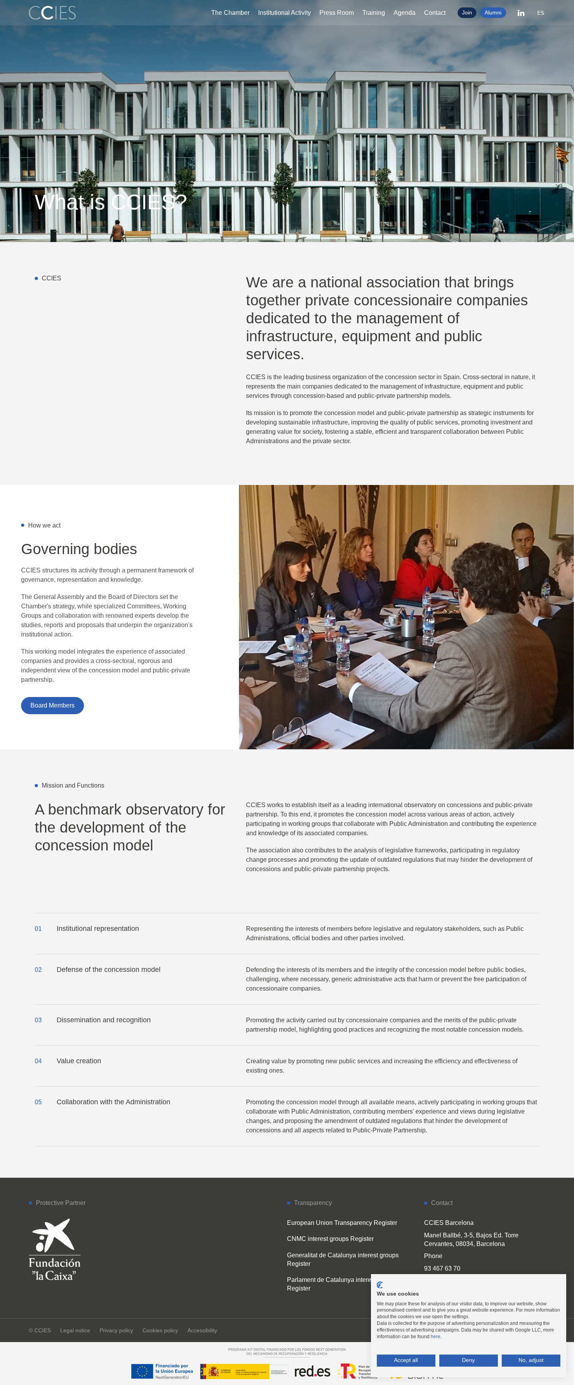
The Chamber (230, 12)
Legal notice (75, 1330)
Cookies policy (160, 1330)
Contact (435, 12)
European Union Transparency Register (342, 1222)
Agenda (404, 12)
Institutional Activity (284, 12)
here (435, 1336)
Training (373, 12)
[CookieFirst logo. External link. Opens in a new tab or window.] (380, 1285)
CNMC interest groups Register (330, 1238)
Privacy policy (116, 1330)
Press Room (336, 12)
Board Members (52, 705)
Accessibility (202, 1330)
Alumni (493, 12)
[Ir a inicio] (52, 13)
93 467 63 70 (442, 1268)
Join (467, 12)
